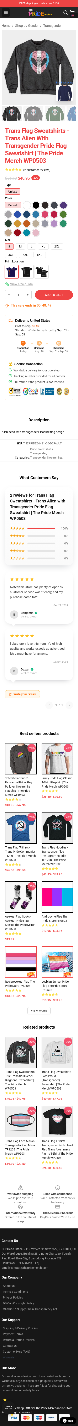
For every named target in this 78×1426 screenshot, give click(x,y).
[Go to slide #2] (33, 113)
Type (8, 185)
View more (39, 1010)
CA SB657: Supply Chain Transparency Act (30, 1309)
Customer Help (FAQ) (16, 1351)
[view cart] (72, 12)
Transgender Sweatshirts (46, 457)
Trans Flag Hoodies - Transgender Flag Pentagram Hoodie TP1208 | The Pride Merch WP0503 (55, 856)
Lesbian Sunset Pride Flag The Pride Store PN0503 (55, 986)
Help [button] (70, 1420)
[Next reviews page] (69, 705)
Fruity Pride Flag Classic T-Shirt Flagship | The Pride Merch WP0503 (57, 782)
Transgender (52, 26)
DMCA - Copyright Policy (18, 1303)
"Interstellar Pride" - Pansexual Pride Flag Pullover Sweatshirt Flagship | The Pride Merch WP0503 (18, 786)
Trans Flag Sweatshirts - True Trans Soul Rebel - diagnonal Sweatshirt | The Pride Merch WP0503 (20, 1080)
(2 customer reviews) (36, 170)
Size (8, 239)
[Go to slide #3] (55, 113)
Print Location (14, 261)
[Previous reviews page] (49, 705)
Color (8, 198)
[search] (65, 12)
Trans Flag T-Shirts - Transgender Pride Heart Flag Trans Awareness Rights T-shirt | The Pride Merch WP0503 (57, 1149)
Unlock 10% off (8, 1407)
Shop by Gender (26, 26)
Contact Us (10, 1345)
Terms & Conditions (15, 1291)
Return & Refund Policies (19, 1340)
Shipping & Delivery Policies (20, 1328)
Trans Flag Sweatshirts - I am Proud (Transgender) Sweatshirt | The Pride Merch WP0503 (57, 1080)
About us (9, 1285)
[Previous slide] (8, 67)
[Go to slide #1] (12, 113)
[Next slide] (70, 67)
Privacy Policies (13, 1297)
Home (6, 26)
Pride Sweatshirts (41, 449)
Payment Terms (13, 1334)
